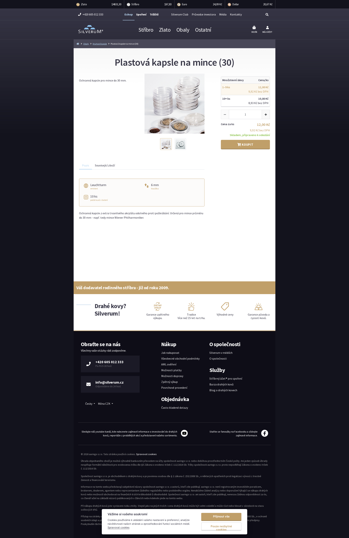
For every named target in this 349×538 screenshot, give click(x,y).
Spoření (141, 14)
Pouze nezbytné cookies (221, 528)
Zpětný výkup (169, 382)
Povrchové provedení (174, 387)
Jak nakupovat (170, 352)
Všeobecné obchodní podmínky (180, 358)
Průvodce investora (204, 14)
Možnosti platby (171, 370)
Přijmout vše (221, 516)
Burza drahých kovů (221, 384)
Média (222, 14)
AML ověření (168, 364)
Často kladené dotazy (174, 407)
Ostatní (203, 29)
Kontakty (236, 14)
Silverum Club (179, 14)
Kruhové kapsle (100, 43)
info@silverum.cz (109, 382)
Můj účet (267, 32)
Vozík (254, 32)
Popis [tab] (85, 165)
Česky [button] (89, 403)
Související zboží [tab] (105, 165)
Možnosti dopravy (172, 376)
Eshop (129, 14)
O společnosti (218, 358)
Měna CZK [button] (104, 403)
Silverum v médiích (220, 352)
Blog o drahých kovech (223, 390)
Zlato (165, 29)
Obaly (182, 29)
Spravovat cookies (146, 454)
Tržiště (154, 14)
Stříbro (146, 29)
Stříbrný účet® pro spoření (225, 378)
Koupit (247, 145)
